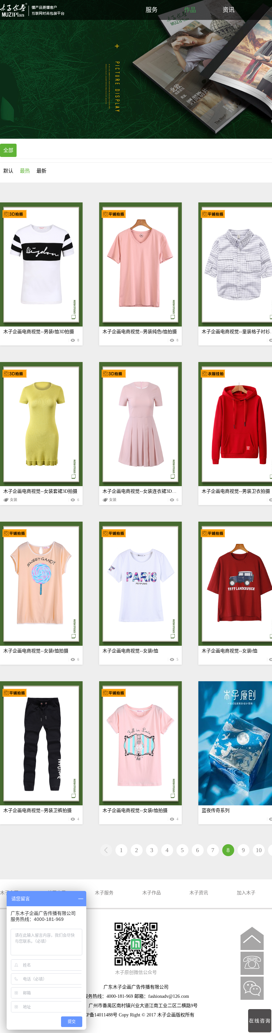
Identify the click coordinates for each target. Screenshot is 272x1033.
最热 (25, 171)
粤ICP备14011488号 (97, 1014)
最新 (41, 171)
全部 (8, 150)
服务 (152, 10)
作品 (190, 10)
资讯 (229, 10)
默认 (8, 171)
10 (259, 850)
